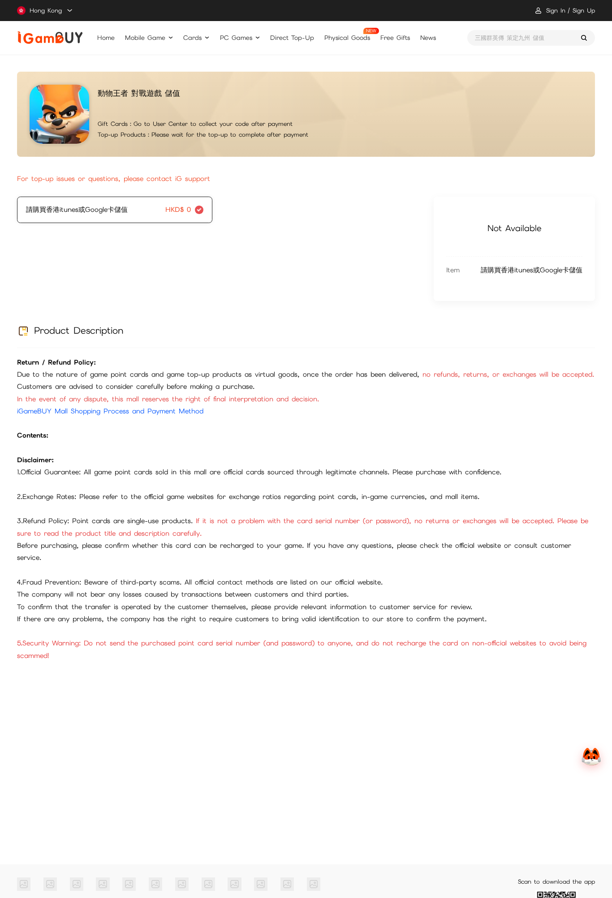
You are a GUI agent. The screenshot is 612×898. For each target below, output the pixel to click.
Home (106, 38)
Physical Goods (347, 38)
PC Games (236, 38)
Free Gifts (395, 38)
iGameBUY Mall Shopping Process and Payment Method (110, 411)
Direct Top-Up (292, 38)
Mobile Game (145, 38)
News (428, 38)
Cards (192, 38)
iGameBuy (50, 37)
